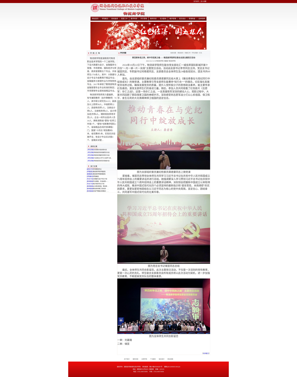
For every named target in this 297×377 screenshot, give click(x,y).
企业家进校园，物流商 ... (100, 186)
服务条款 (135, 359)
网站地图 (170, 359)
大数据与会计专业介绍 (100, 179)
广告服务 (153, 359)
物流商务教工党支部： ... (100, 188)
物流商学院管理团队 (99, 174)
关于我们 (127, 359)
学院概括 (96, 176)
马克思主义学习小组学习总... (103, 158)
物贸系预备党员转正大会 (102, 155)
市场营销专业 (97, 169)
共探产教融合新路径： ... (100, 191)
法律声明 (144, 359)
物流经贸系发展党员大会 (102, 152)
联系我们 (161, 359)
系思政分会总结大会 (100, 149)
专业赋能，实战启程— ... (100, 181)
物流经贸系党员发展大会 (102, 161)
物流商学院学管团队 (99, 171)
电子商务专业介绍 (98, 184)
